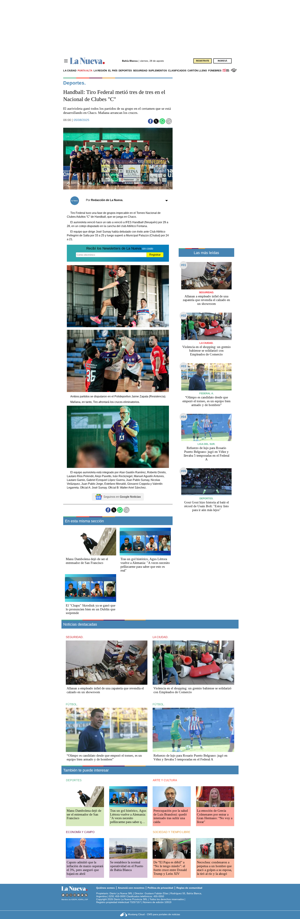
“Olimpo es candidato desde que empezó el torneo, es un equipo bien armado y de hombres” (206, 401)
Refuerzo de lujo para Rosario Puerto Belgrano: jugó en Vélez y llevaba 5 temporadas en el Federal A (206, 453)
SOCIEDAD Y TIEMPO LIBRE (171, 832)
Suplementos (157, 70)
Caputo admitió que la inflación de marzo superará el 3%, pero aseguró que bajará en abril (85, 868)
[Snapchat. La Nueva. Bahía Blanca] (82, 895)
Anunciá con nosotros (131, 887)
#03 (183, 366)
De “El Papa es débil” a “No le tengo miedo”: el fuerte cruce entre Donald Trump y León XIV (170, 868)
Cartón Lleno (197, 70)
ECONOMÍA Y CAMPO (80, 832)
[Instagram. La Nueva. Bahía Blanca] (75, 895)
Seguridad (140, 70)
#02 (183, 315)
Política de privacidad (160, 887)
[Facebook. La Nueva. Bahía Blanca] (67, 895)
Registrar (155, 254)
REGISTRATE (202, 61)
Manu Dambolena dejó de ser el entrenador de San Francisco (87, 561)
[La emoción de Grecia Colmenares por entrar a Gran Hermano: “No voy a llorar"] (215, 796)
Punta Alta (85, 70)
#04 (183, 417)
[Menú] (66, 61)
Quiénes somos (105, 887)
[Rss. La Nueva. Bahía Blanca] (86, 895)
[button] (150, 121)
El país (112, 70)
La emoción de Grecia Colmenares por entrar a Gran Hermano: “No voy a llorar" (214, 816)
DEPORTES (74, 780)
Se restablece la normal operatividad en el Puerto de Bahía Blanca (126, 866)
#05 (183, 471)
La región (100, 70)
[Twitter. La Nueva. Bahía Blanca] (71, 895)
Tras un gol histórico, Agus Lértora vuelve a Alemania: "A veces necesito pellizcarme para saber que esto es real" (145, 564)
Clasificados (177, 70)
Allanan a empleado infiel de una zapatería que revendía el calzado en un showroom (206, 300)
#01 (183, 265)
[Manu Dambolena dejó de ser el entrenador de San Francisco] (90, 541)
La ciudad (69, 70)
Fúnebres (214, 70)
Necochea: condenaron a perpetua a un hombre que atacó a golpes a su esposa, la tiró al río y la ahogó (214, 868)
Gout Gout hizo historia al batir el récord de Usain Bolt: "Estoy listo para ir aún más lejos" (206, 506)
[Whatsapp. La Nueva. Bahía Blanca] (63, 895)
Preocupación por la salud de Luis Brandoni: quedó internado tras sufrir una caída (170, 816)
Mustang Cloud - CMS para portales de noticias (154, 914)
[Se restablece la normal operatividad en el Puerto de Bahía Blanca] (128, 848)
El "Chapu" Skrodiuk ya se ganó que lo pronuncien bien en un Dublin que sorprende (90, 609)
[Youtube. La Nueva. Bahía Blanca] (78, 895)
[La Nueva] (87, 61)
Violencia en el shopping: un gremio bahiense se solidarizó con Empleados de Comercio (206, 350)
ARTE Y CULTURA (165, 780)
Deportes (125, 70)
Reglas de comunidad (189, 887)
